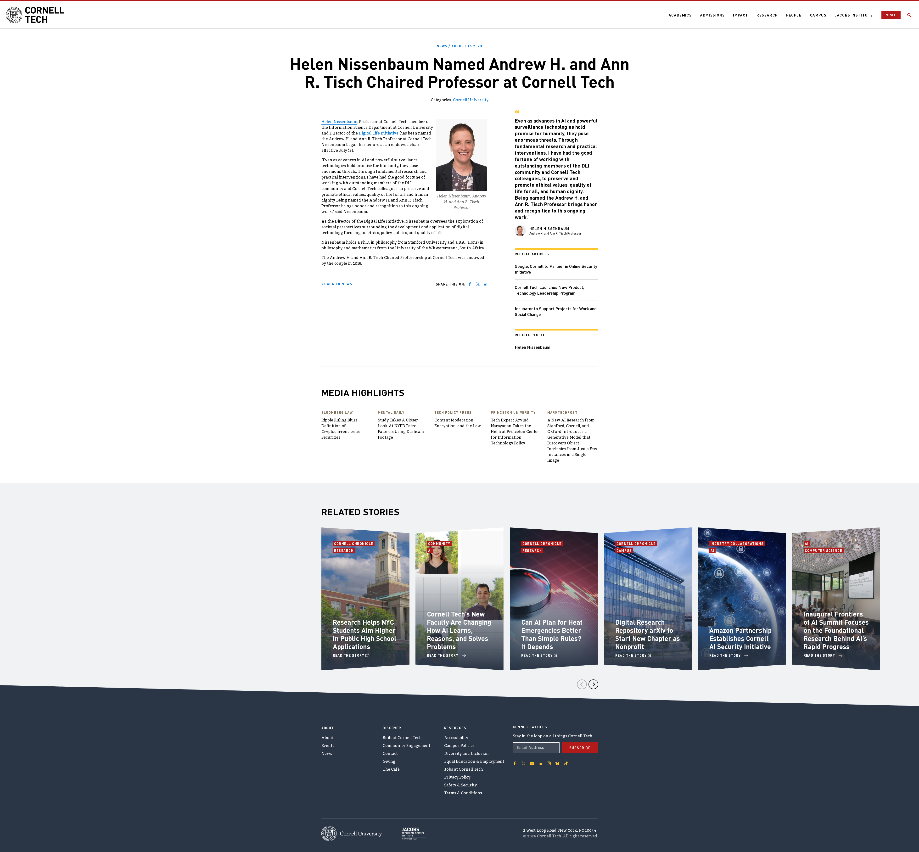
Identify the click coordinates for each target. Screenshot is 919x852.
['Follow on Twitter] (523, 763)
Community (440, 543)
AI (430, 550)
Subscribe (580, 748)
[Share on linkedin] (485, 284)
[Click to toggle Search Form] (909, 15)
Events (327, 746)
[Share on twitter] (478, 284)
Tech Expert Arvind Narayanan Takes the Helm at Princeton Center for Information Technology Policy (515, 432)
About (327, 738)
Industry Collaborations (737, 543)
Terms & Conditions (463, 793)
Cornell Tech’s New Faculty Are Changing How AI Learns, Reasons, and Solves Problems (459, 630)
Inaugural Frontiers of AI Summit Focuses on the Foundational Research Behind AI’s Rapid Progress (836, 630)
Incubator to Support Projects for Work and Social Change (556, 311)
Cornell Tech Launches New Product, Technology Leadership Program (549, 290)
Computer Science (823, 550)
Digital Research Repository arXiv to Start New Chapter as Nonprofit (647, 634)
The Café (391, 769)
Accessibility (456, 738)
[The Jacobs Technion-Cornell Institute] (409, 834)
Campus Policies (459, 746)
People (794, 15)
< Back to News (337, 284)
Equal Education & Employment (474, 761)
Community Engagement (406, 746)
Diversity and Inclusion (466, 753)
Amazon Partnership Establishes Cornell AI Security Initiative (740, 638)
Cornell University (470, 100)
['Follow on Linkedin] (540, 763)
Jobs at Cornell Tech (463, 769)
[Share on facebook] (469, 284)
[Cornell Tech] (356, 833)
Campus (818, 15)
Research (767, 15)
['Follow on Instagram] (549, 763)
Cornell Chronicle (354, 543)
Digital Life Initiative (378, 133)
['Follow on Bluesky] (557, 763)
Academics (680, 15)
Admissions (712, 15)
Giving (389, 761)
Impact (740, 15)
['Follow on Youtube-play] (532, 763)
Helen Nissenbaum (339, 122)
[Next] (593, 684)
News (326, 753)
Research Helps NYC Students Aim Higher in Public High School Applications (364, 634)
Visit (891, 15)
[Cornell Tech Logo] (36, 15)
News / (459, 46)
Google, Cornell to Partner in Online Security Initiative (556, 269)
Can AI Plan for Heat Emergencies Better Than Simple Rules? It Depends (552, 634)
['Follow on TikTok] (566, 763)
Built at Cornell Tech (402, 738)
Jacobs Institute (854, 15)
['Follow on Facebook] (515, 763)
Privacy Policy (457, 777)
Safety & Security (460, 785)
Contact (390, 753)
